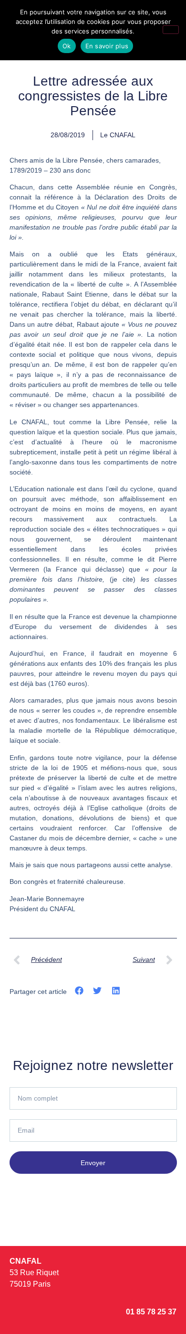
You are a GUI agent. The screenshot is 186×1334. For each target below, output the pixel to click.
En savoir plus (107, 46)
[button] (79, 990)
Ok (66, 46)
